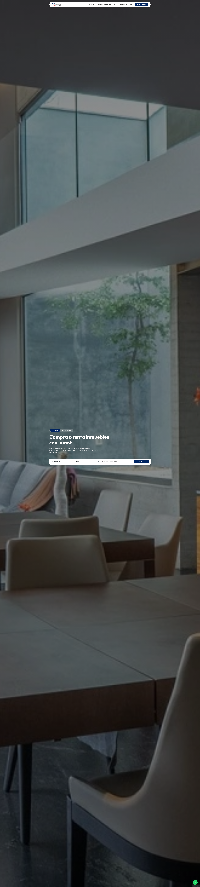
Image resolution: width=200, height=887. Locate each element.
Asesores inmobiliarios (104, 4)
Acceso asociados (141, 4)
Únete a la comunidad (66, 430)
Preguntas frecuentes (126, 4)
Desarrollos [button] (90, 4)
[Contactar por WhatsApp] (195, 882)
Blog (115, 4)
